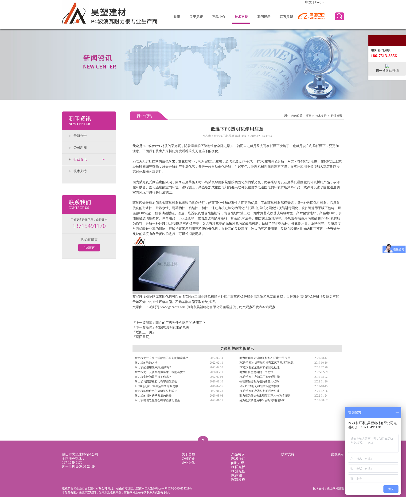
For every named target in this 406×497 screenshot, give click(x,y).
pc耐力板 (237, 463)
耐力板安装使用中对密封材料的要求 (262, 400)
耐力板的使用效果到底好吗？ (153, 367)
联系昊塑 (286, 17)
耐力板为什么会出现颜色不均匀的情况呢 (264, 395)
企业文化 (188, 463)
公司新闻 (80, 147)
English (320, 2)
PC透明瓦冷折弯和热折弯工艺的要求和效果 (266, 362)
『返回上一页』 (144, 332)
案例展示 (263, 17)
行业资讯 (80, 159)
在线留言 (89, 247)
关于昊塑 (196, 17)
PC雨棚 (236, 475)
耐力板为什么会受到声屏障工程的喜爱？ (160, 372)
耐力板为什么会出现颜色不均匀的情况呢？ (161, 358)
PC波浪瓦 (238, 458)
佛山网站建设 (335, 488)
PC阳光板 (238, 467)
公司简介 (188, 458)
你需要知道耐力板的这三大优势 (259, 381)
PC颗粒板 (238, 479)
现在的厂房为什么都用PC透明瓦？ (181, 323)
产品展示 (237, 454)
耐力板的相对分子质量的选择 (153, 395)
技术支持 (241, 17)
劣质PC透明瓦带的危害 (172, 327)
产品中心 (218, 17)
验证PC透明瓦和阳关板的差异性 (259, 386)
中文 (308, 2)
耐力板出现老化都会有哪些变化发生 (157, 400)
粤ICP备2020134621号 (178, 488)
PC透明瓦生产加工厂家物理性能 (259, 376)
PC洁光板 (238, 471)
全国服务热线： (73, 460)
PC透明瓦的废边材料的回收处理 (259, 367)
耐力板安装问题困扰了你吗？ (153, 376)
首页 (177, 17)
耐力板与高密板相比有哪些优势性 (156, 381)
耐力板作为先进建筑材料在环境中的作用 (264, 358)
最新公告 (80, 136)
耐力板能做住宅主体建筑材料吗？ (156, 391)
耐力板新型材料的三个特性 (256, 372)
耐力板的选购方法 (146, 362)
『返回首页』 (142, 337)
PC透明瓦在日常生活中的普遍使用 (156, 386)
